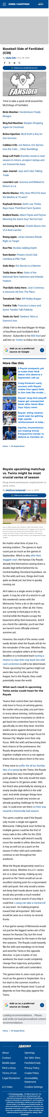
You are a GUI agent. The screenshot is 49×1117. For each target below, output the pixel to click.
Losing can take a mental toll (29, 902)
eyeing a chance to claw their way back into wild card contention (24, 659)
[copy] (19, 63)
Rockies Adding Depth (25, 247)
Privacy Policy (31, 1068)
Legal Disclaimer (11, 1078)
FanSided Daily (32, 1062)
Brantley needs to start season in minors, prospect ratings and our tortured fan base (24, 160)
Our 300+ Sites (32, 1057)
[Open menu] (4, 4)
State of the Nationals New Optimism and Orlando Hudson (23, 276)
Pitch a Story (9, 1068)
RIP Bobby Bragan (31, 298)
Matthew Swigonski (16, 490)
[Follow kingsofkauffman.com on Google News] (42, 350)
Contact (6, 1057)
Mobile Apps (9, 1062)
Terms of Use (9, 1073)
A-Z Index (7, 1086)
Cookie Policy (31, 1073)
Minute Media (18, 1094)
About (5, 1052)
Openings (29, 1052)
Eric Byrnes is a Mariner (28, 265)
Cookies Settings (33, 1086)
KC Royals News (17, 446)
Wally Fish (11, 58)
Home (5, 446)
